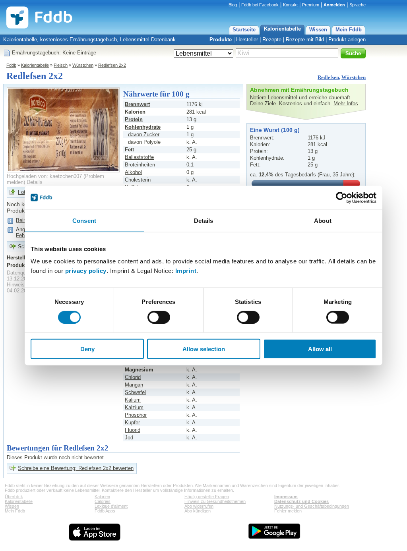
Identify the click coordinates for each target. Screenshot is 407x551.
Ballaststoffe (139, 157)
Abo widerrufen (198, 506)
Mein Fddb (348, 30)
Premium (310, 4)
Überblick (14, 496)
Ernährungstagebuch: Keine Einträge (54, 53)
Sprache (357, 4)
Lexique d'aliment (111, 506)
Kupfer (132, 422)
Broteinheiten (140, 165)
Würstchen (82, 65)
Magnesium (139, 370)
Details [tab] (203, 220)
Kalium (133, 400)
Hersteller (247, 40)
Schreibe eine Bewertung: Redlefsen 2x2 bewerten (76, 468)
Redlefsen (328, 77)
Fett (129, 150)
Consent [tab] (84, 220)
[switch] (158, 317)
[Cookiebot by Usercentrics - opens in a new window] (341, 197)
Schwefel (135, 392)
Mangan (134, 385)
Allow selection (203, 349)
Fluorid (132, 430)
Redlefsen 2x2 (112, 65)
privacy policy (86, 270)
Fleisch (61, 65)
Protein (134, 119)
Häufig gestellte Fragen (206, 496)
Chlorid (133, 377)
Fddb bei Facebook (260, 4)
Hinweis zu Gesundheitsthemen (215, 501)
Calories (102, 501)
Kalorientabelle (282, 29)
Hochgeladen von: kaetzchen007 (44, 176)
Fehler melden (288, 510)
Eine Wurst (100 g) (275, 130)
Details (35, 182)
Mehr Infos (345, 103)
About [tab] (322, 220)
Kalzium (134, 407)
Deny (87, 349)
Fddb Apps (105, 510)
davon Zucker (143, 134)
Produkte (220, 40)
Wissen (318, 30)
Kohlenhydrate (143, 127)
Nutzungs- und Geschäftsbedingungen (311, 506)
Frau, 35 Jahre (336, 175)
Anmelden (334, 4)
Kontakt (290, 4)
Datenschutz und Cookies (301, 501)
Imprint (186, 270)
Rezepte (271, 40)
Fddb (11, 65)
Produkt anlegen (347, 40)
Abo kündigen (197, 510)
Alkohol (133, 172)
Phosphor (136, 415)
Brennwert (137, 104)
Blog (233, 4)
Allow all (320, 349)
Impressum (286, 496)
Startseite (244, 30)
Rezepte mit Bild (305, 40)
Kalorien (102, 496)
